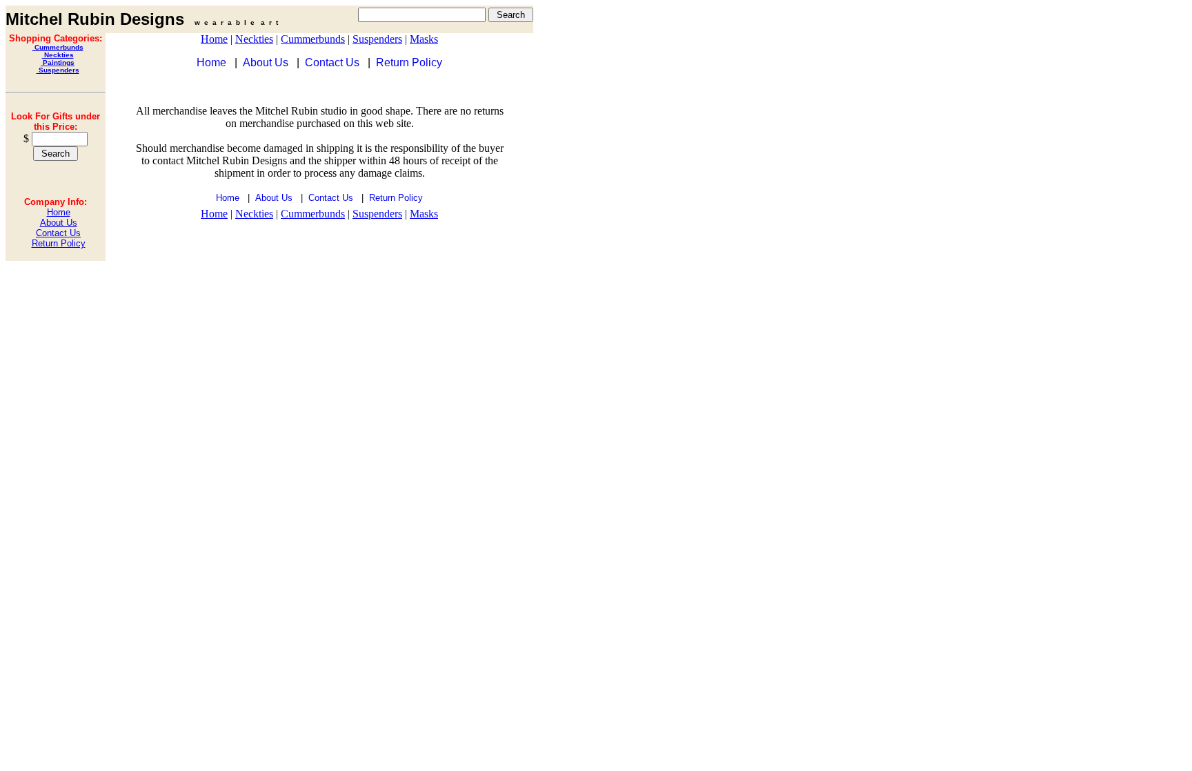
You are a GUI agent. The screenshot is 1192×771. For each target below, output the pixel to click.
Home (58, 212)
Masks (424, 39)
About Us (58, 222)
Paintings (57, 62)
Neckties (58, 55)
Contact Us (58, 233)
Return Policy (59, 243)
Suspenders (58, 70)
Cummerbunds (57, 47)
